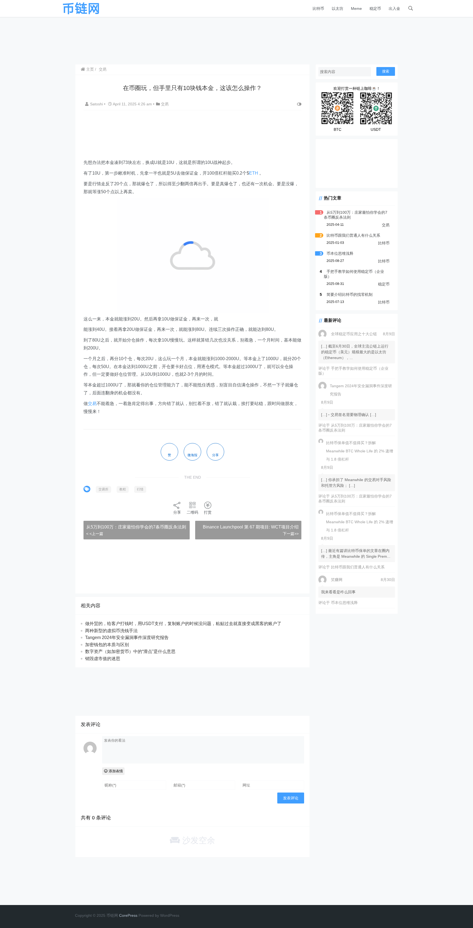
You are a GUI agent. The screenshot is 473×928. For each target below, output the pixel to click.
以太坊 (337, 8)
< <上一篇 (94, 533)
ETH (253, 173)
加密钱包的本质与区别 (107, 644)
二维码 (192, 512)
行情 (140, 489)
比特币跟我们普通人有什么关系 (353, 235)
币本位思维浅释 (340, 253)
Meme (356, 8)
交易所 (103, 489)
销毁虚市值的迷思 (102, 658)
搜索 (385, 71)
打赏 (208, 512)
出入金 (394, 8)
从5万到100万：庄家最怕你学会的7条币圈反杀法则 (136, 527)
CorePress (128, 915)
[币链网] (81, 8)
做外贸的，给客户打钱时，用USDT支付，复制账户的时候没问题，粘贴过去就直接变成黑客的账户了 (183, 623)
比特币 (318, 8)
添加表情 (115, 771)
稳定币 (375, 8)
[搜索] (410, 8)
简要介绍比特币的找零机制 (350, 294)
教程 (122, 489)
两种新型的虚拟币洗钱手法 (111, 630)
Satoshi (97, 104)
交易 (102, 69)
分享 (177, 512)
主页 (89, 69)
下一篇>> (291, 533)
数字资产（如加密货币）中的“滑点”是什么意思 (130, 651)
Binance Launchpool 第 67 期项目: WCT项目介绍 (251, 527)
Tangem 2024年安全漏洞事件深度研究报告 (127, 637)
